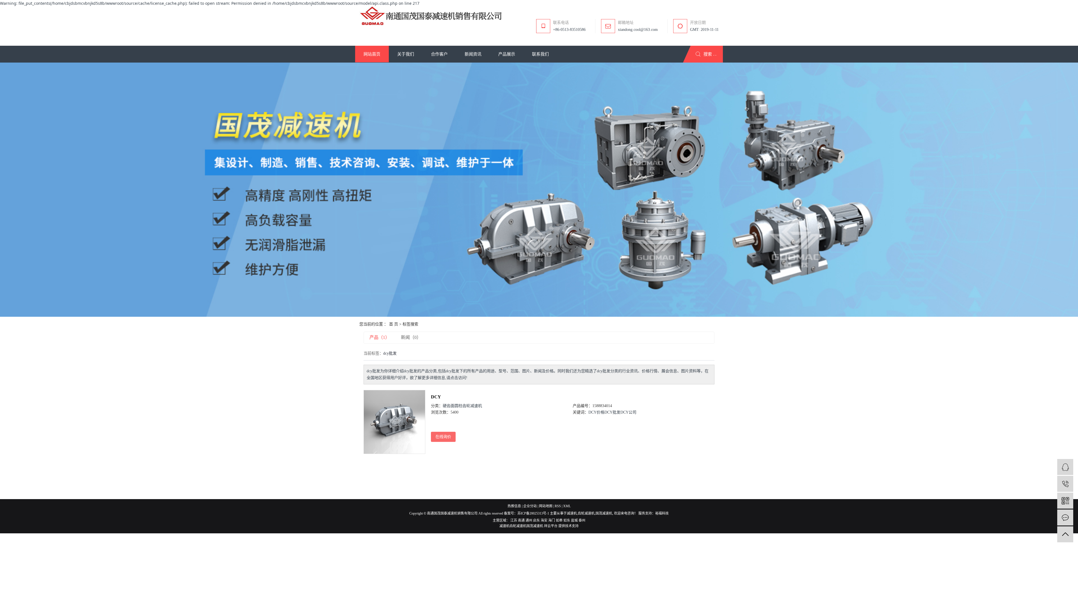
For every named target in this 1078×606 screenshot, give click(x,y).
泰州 (582, 520)
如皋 (559, 520)
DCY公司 (628, 412)
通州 (529, 520)
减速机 (572, 513)
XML (567, 506)
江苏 (513, 520)
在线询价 (443, 437)
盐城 (574, 520)
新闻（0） (411, 337)
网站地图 (545, 506)
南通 (521, 520)
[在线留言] (1065, 517)
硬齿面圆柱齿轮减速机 (462, 406)
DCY (436, 396)
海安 (544, 520)
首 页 (393, 324)
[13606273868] (1065, 484)
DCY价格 (596, 412)
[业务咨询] (1065, 467)
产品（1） (379, 337)
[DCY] (394, 422)
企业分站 (530, 506)
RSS (558, 506)
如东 (566, 520)
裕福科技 (662, 513)
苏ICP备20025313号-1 (533, 513)
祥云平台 (551, 526)
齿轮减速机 (586, 513)
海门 (551, 520)
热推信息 (514, 506)
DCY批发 (612, 412)
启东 (536, 520)
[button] (372, 54)
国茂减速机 (603, 513)
